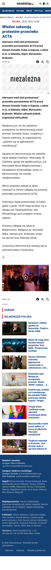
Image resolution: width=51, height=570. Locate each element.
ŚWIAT (29, 11)
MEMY (48, 11)
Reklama (20, 550)
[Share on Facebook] (37, 61)
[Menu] (3, 4)
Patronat (9, 550)
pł (9, 62)
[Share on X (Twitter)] (42, 61)
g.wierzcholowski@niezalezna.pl (17, 466)
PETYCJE (38, 11)
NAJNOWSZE (8, 11)
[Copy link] (47, 61)
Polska (19, 17)
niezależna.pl (7, 17)
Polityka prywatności (36, 550)
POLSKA (20, 11)
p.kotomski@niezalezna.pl (28, 476)
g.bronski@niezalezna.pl (30, 473)
